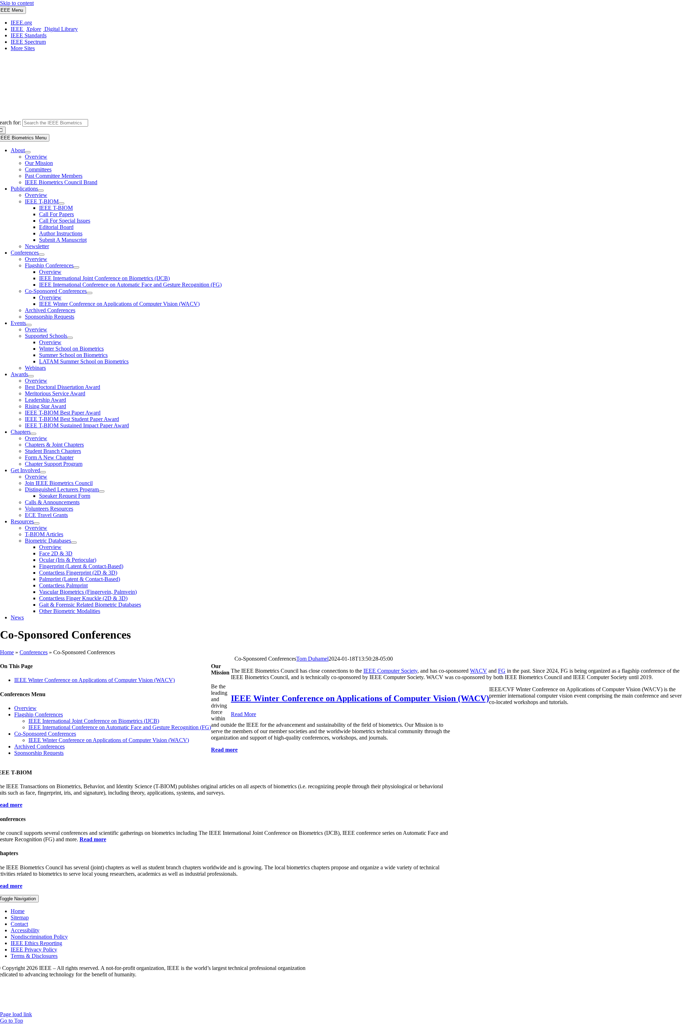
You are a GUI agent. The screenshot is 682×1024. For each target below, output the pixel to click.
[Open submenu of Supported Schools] (70, 338)
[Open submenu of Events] (29, 325)
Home (7, 652)
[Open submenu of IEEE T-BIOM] (61, 203)
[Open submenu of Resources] (36, 523)
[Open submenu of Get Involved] (43, 472)
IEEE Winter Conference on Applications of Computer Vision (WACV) (94, 680)
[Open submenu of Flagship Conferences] (76, 267)
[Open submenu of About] (28, 152)
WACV (478, 671)
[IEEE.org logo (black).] (406, 116)
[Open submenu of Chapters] (33, 434)
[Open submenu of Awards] (31, 376)
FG (501, 671)
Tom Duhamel (312, 659)
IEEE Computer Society (390, 671)
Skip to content (17, 3)
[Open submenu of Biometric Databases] (74, 543)
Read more (93, 839)
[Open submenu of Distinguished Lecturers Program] (101, 491)
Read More (243, 714)
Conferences (34, 652)
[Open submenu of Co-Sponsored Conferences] (89, 293)
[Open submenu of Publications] (41, 191)
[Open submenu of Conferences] (41, 255)
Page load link (16, 1014)
